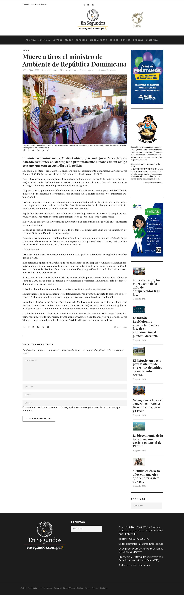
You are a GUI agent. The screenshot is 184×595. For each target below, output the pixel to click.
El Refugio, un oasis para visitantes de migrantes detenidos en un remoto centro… (147, 367)
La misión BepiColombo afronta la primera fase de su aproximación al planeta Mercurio (146, 327)
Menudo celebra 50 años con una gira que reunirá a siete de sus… (146, 476)
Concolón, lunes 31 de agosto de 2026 (145, 165)
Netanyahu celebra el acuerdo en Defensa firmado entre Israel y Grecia (148, 405)
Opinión (114, 40)
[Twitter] (88, 5)
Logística (152, 40)
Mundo (69, 40)
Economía (44, 40)
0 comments (122, 327)
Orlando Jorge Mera (88, 70)
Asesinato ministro (49, 70)
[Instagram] (93, 5)
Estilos (126, 40)
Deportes (81, 40)
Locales (57, 40)
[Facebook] (84, 5)
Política (31, 40)
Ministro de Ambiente (68, 70)
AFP (24, 70)
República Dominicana (107, 70)
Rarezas (138, 40)
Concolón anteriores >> (153, 183)
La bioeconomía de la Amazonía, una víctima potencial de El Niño (148, 440)
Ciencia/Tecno (98, 40)
